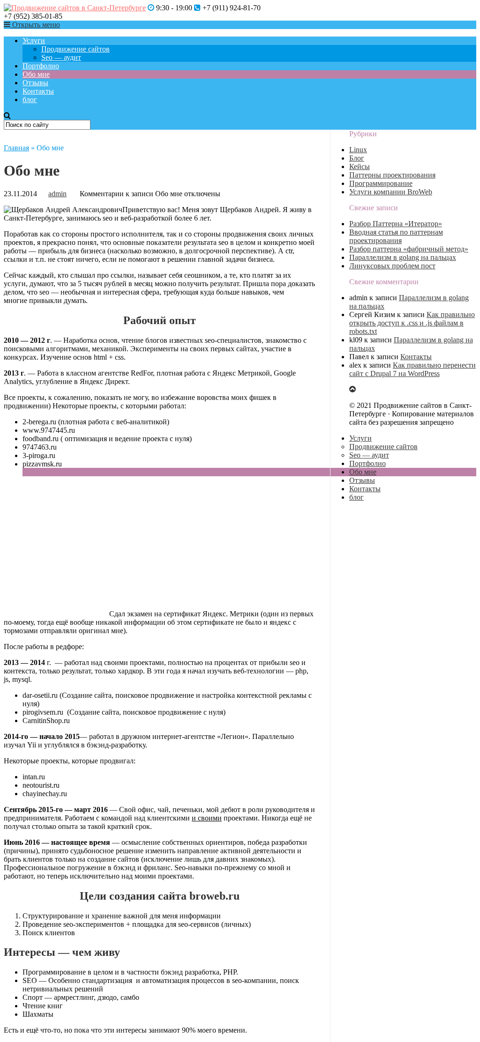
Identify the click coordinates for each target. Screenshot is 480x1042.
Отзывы (35, 83)
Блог (356, 158)
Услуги (33, 40)
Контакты (38, 91)
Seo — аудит (61, 57)
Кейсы (359, 166)
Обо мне (36, 74)
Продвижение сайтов (75, 49)
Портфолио (40, 66)
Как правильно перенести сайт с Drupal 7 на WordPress (412, 369)
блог (29, 99)
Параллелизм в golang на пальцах (402, 257)
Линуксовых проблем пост (392, 266)
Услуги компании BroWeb (390, 192)
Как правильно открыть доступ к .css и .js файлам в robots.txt (412, 322)
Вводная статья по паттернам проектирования (396, 236)
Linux (358, 150)
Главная (16, 148)
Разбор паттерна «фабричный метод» (408, 249)
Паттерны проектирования (392, 175)
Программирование (380, 183)
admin (57, 194)
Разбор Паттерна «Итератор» (395, 224)
